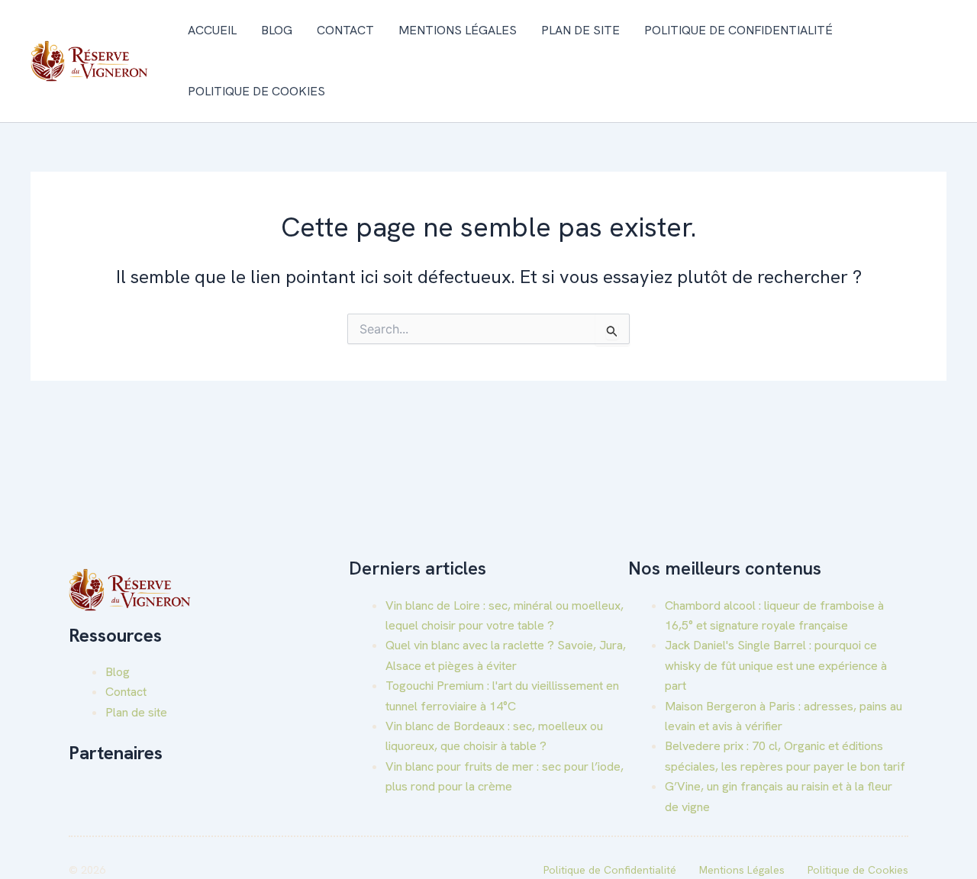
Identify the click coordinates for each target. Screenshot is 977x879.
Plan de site (580, 30)
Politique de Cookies (256, 91)
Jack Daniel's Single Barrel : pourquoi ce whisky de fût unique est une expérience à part (776, 665)
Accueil (212, 30)
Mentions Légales (457, 30)
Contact (345, 30)
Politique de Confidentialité (738, 30)
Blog (276, 30)
